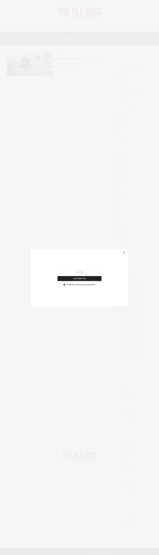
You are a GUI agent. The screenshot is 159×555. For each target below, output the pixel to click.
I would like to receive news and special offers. (81, 284)
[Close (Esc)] (124, 252)
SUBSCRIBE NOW (79, 278)
